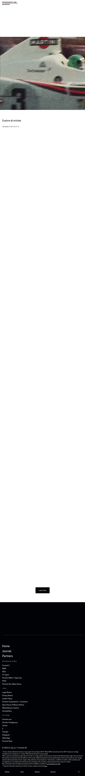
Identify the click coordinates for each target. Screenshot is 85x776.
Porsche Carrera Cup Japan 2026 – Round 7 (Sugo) (61, 403)
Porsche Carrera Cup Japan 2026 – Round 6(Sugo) (19, 446)
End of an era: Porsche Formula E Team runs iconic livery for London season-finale (61, 359)
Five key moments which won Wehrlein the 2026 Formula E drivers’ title (19, 162)
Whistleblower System (10, 708)
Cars (22, 771)
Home (6, 646)
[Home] (10, 3)
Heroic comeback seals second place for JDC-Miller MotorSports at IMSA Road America (62, 492)
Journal (6, 651)
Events (52, 771)
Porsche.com (7, 719)
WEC (4, 671)
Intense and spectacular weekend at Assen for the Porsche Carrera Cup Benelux (21, 492)
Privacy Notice (7, 695)
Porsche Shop (7, 741)
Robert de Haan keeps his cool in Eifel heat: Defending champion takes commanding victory (20, 343)
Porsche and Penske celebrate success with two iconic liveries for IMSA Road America (20, 578)
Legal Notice (7, 692)
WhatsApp (6, 738)
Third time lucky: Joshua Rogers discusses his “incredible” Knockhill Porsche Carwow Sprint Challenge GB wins (21, 206)
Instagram (6, 734)
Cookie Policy (7, 698)
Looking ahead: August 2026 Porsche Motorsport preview (17, 535)
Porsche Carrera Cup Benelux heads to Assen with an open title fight (61, 535)
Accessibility (7, 711)
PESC (4, 681)
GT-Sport (5, 674)
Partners (7, 656)
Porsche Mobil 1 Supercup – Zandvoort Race (20, 257)
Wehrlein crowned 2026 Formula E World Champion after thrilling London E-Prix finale (20, 299)
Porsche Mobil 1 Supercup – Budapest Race (61, 577)
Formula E (6, 665)
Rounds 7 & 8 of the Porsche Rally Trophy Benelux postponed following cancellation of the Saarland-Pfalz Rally (63, 447)
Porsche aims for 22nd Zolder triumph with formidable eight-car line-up (61, 162)
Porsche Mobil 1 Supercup (12, 677)
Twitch (4, 725)
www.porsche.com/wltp (53, 764)
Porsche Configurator (10, 722)
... (28, 168)
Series (7, 771)
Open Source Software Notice (13, 704)
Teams (37, 771)
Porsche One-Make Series (11, 684)
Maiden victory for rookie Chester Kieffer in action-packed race (61, 299)
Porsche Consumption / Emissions (15, 701)
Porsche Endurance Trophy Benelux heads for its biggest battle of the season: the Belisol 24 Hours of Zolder (62, 206)
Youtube (5, 731)
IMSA (4, 668)
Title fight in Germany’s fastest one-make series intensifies (21, 403)
